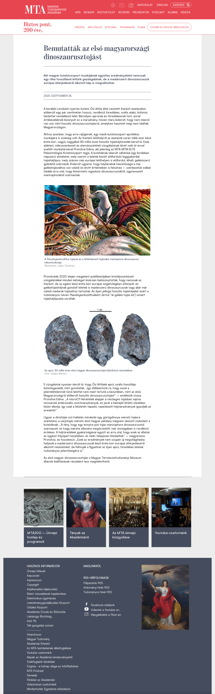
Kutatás (124, 12)
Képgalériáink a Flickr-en (106, 614)
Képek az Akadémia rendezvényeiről (49, 657)
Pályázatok (141, 12)
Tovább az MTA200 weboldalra (169, 27)
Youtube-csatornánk (39, 652)
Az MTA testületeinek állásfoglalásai (49, 648)
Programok (127, 27)
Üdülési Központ (37, 607)
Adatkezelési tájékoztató (42, 589)
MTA (78, 12)
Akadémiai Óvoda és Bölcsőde (46, 612)
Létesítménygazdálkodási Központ (48, 603)
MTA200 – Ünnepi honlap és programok (42, 537)
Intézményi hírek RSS (96, 587)
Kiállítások (95, 27)
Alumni (172, 12)
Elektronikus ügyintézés (41, 598)
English (162, 5)
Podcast (158, 12)
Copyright (33, 584)
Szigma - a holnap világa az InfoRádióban (52, 666)
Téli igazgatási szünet (40, 625)
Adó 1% (31, 621)
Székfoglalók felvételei (41, 661)
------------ (34, 630)
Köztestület (106, 12)
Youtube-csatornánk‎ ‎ (171, 533)
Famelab (32, 675)
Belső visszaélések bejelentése (46, 593)
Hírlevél (80, 27)
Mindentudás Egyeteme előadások (48, 689)
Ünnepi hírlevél (36, 571)
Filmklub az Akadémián (41, 680)
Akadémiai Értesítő (38, 643)
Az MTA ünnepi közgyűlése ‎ (124, 535)
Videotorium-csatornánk (41, 684)
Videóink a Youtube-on (105, 610)
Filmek (141, 27)
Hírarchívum (34, 634)
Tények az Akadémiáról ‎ (79, 535)
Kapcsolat (145, 5)
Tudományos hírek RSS (97, 592)
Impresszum (34, 580)
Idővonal (111, 27)
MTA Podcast (35, 671)
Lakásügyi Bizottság (39, 616)
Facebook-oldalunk (103, 605)
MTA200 (89, 12)
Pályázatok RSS (93, 583)
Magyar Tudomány (38, 639)
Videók (185, 12)
